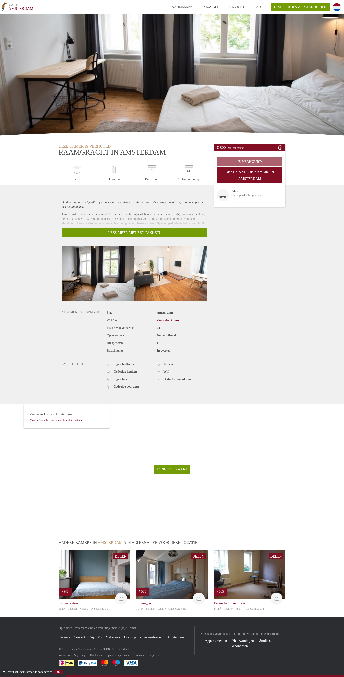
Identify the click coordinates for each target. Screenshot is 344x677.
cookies (23, 671)
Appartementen (216, 641)
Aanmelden (182, 6)
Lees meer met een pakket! (134, 233)
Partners (64, 637)
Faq (91, 637)
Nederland (123, 649)
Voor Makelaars (109, 637)
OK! (58, 671)
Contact (79, 637)
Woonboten (239, 646)
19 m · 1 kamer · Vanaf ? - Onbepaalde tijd (161, 608)
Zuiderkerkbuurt (168, 320)
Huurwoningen (243, 641)
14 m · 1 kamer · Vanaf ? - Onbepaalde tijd (239, 608)
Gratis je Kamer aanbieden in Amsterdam (154, 637)
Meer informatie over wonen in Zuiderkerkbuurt (57, 420)
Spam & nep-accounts (119, 655)
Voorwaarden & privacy (72, 655)
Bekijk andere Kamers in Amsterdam (250, 175)
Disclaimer (96, 655)
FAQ (258, 6)
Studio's (265, 641)
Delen (121, 556)
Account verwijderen (147, 655)
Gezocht (237, 6)
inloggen (210, 6)
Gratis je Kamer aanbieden (300, 7)
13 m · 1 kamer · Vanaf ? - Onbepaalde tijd (83, 608)
